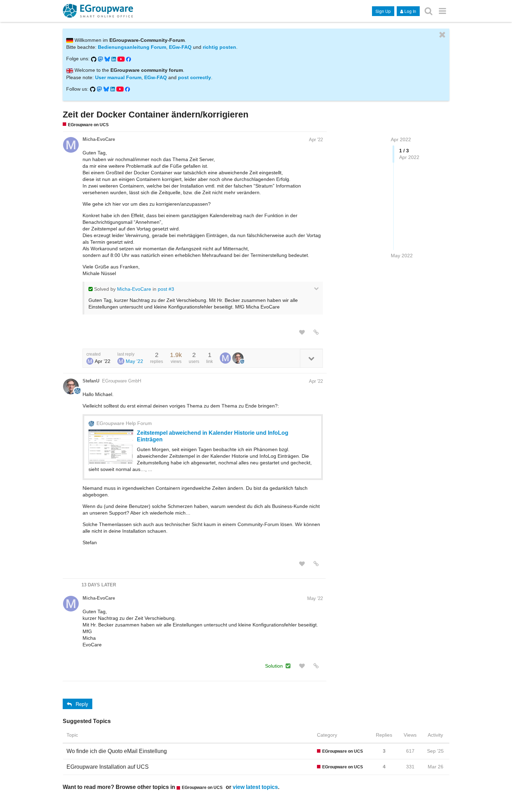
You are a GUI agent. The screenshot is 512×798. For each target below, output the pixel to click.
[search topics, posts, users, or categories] (428, 10)
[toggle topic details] (311, 358)
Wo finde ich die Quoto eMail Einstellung (117, 751)
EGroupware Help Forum (124, 423)
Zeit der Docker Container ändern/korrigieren (155, 114)
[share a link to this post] (316, 332)
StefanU (91, 380)
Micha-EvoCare (99, 139)
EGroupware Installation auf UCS (108, 767)
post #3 (166, 289)
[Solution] (288, 666)
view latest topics (255, 787)
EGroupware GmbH (121, 380)
